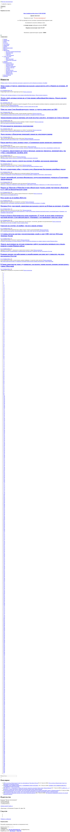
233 (4, 560)
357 (4, 713)
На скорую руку (9, 70)
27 (3, 306)
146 (4, 452)
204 (4, 524)
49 (3, 333)
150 (4, 457)
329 (11, 220)
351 (4, 705)
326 (4, 674)
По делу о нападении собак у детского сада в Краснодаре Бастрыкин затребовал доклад (33, 169)
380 (4, 741)
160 (4, 470)
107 (4, 404)
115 (4, 414)
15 (3, 291)
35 (3, 315)
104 (4, 401)
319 (11, 90)
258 (4, 591)
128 (4, 430)
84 (3, 376)
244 (4, 573)
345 (4, 698)
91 (3, 385)
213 (4, 535)
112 (4, 410)
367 (4, 725)
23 (3, 301)
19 (3, 296)
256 (4, 588)
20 (3, 297)
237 (4, 565)
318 (4, 665)
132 (4, 435)
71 (3, 360)
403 (4, 769)
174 (4, 487)
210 (4, 531)
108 (4, 405)
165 (4, 476)
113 (4, 412)
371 (4, 730)
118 (4, 418)
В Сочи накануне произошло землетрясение (17, 126)
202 (4, 521)
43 (3, 325)
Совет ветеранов (10, 55)
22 (3, 299)
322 (4, 669)
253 (4, 584)
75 (3, 365)
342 (4, 694)
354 (4, 709)
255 (4, 587)
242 (4, 571)
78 (3, 368)
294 (4, 635)
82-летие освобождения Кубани (13, 51)
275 (4, 611)
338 (11, 228)
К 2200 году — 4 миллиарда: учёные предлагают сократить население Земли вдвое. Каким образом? (36, 788)
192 (4, 509)
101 (4, 397)
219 (4, 542)
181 (4, 496)
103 (4, 399)
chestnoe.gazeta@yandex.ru (7, 806)
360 (4, 716)
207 (4, 528)
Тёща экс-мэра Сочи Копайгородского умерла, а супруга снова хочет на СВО (29, 109)
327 (11, 163)
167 (4, 478)
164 (4, 475)
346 (11, 112)
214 (4, 536)
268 (4, 603)
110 (4, 408)
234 (4, 561)
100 (4, 396)
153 (4, 461)
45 (3, 328)
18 (3, 294)
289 (4, 629)
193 (4, 510)
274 (4, 610)
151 (4, 459)
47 (3, 330)
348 (11, 172)
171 (4, 483)
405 (4, 772)
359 (4, 715)
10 (3, 285)
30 (3, 309)
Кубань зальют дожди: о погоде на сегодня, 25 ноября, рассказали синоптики (29, 161)
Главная (5, 39)
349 (11, 269)
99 (3, 394)
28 (3, 307)
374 (4, 734)
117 (4, 417)
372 (4, 731)
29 (3, 308)
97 (3, 392)
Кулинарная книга (7, 62)
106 (4, 403)
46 (3, 329)
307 (4, 651)
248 (4, 578)
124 (4, 425)
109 (4, 407)
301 (4, 644)
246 (4, 576)
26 (3, 304)
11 (3, 286)
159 (4, 468)
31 (3, 310)
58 (3, 344)
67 (3, 355)
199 (4, 518)
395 (4, 760)
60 (3, 346)
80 (3, 371)
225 (4, 550)
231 (4, 557)
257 (4, 589)
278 (4, 615)
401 (4, 767)
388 (4, 751)
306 (4, 650)
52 (3, 336)
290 (4, 630)
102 (4, 398)
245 (4, 574)
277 (4, 614)
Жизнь (7, 57)
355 (4, 710)
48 (3, 331)
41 (3, 323)
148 (4, 455)
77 (3, 367)
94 (3, 388)
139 (4, 444)
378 (4, 739)
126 (4, 428)
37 (3, 318)
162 (4, 472)
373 (4, 732)
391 (4, 755)
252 (4, 583)
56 (3, 341)
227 (4, 552)
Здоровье (5, 61)
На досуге (5, 43)
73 (3, 362)
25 (3, 303)
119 (4, 419)
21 (3, 298)
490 (11, 192)
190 (4, 507)
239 (4, 567)
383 (4, 745)
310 (11, 209)
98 (3, 393)
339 (11, 182)
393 (4, 757)
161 (4, 471)
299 (4, 641)
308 (4, 652)
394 (4, 758)
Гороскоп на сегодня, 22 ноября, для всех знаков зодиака (22, 226)
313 (4, 658)
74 (3, 364)
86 (3, 378)
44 (3, 327)
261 (4, 594)
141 (4, 446)
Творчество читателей (11, 60)
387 (4, 750)
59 (3, 345)
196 (4, 514)
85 (3, 377)
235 (4, 562)
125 (4, 426)
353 (4, 708)
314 (11, 145)
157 (4, 466)
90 (3, 383)
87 (3, 380)
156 (4, 465)
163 (4, 473)
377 (4, 737)
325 (4, 673)
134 (4, 438)
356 (4, 711)
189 (4, 505)
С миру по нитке (7, 56)
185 (4, 500)
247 (4, 577)
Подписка (3, 6)
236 (4, 563)
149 (4, 456)
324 (4, 672)
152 (4, 460)
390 (4, 753)
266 (4, 600)
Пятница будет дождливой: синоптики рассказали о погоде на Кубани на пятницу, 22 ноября (35, 206)
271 (4, 607)
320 (4, 667)
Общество (8, 54)
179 (4, 493)
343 (4, 695)
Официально (6, 50)
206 (4, 526)
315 (11, 155)
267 (4, 602)
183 (4, 498)
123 (4, 424)
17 (3, 293)
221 (4, 545)
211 (4, 533)
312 (4, 657)
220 (4, 544)
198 (4, 516)
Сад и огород (6, 44)
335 (11, 200)
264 (4, 598)
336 (4, 687)
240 (4, 568)
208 (4, 529)
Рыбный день (9, 72)
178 (4, 492)
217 (4, 540)
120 (4, 420)
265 (4, 599)
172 (4, 484)
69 (3, 357)
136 (4, 440)
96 (3, 391)
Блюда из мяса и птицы (11, 71)
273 (4, 609)
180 (4, 494)
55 (3, 340)
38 (3, 319)
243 (4, 572)
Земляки (5, 46)
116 (4, 415)
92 (3, 386)
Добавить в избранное (6, 819)
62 (3, 349)
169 (4, 481)
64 (3, 351)
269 (4, 604)
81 (3, 372)
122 (4, 423)
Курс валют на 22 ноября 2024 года (13, 198)
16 (3, 292)
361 (11, 137)
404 (4, 771)
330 (11, 128)
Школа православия (8, 47)
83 (3, 375)
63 (3, 350)
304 (4, 647)
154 (4, 462)
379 (4, 740)
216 (4, 539)
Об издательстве (7, 75)
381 (4, 742)
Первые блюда (9, 73)
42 (3, 324)
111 (4, 409)
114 (4, 413)
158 (4, 467)
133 (4, 436)
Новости (5, 49)
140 (4, 445)
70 (3, 359)
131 (4, 434)
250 (4, 581)
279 (4, 616)
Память (5, 41)
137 (4, 441)
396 (4, 761)
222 (4, 546)
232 (4, 558)
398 (4, 763)
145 (4, 451)
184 (4, 499)
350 (4, 704)
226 (4, 551)
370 (4, 729)
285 (4, 624)
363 (4, 720)
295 (4, 636)
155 (4, 463)
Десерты (8, 68)
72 (3, 361)
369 (4, 727)
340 (4, 692)
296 (4, 637)
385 (4, 747)
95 (3, 389)
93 (3, 387)
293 (4, 634)
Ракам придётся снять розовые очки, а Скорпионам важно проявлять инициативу (31, 142)
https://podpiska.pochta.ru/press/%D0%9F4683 (35, 13)
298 (4, 640)
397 (4, 762)
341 (4, 693)
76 (3, 366)
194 (4, 512)
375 (4, 735)
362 (4, 719)
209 (4, 530)
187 (4, 503)
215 (4, 537)
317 (4, 663)
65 (3, 352)
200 (4, 519)
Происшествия (9, 52)
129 (4, 431)
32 (3, 312)
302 (4, 645)
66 (3, 354)
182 (4, 497)
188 (4, 504)
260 (4, 593)
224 (4, 549)
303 (4, 646)
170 (4, 482)
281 (4, 619)
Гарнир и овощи (10, 63)
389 (4, 752)
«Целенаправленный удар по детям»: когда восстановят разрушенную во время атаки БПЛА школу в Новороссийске (30, 791)
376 (4, 736)
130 (4, 433)
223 (4, 547)
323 (4, 671)
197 (4, 515)
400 (4, 766)
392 (4, 756)
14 (3, 290)
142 (4, 447)
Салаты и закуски (10, 67)
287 (4, 626)
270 (4, 605)
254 (4, 586)
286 (4, 625)
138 (4, 442)
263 (4, 597)
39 (3, 320)
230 (4, 556)
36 (3, 317)
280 (4, 618)
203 (4, 523)
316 (4, 662)
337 (4, 688)
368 (4, 726)
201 (4, 520)
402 (4, 768)
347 (4, 700)
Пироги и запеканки (11, 66)
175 (4, 488)
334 (4, 684)
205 (4, 525)
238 (4, 566)
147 (4, 454)
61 (3, 347)
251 (4, 582)
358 (4, 714)
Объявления (6, 45)
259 (4, 592)
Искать (2, 775)
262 (4, 595)
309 (4, 653)
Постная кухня (9, 65)
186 (4, 502)
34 (3, 314)
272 (4, 608)
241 (4, 570)
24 (3, 302)
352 (4, 706)
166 (4, 477)
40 (3, 322)
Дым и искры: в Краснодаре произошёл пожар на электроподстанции (26, 134)
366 (11, 102)
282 (4, 620)
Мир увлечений (9, 59)
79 (3, 370)
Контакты (5, 76)
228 (4, 554)
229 (4, 555)
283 (4, 621)
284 (4, 623)
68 (3, 356)
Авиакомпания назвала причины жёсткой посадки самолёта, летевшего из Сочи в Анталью (35, 118)
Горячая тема (6, 40)
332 (4, 682)
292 (4, 632)
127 (4, 429)
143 (4, 449)
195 (4, 513)
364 (4, 721)
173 (4, 486)
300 (4, 642)
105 (4, 402)
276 (4, 613)
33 (3, 313)
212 (4, 534)
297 (4, 639)
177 (4, 491)
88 (3, 381)
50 (3, 334)
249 (4, 579)
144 (4, 450)
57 (3, 343)
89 (3, 382)
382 (4, 743)
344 (4, 697)
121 (4, 422)
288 (4, 628)
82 (3, 373)
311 (4, 656)
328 (11, 259)
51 (3, 335)
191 (4, 508)
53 (3, 338)
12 (3, 287)
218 (4, 541)
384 (4, 746)
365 (4, 723)
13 (3, 288)
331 (4, 681)
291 (4, 631)
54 (3, 339)
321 (4, 668)
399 (4, 764)
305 (4, 648)
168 (4, 479)
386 (11, 120)
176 (4, 489)
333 (4, 683)
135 (4, 439)
